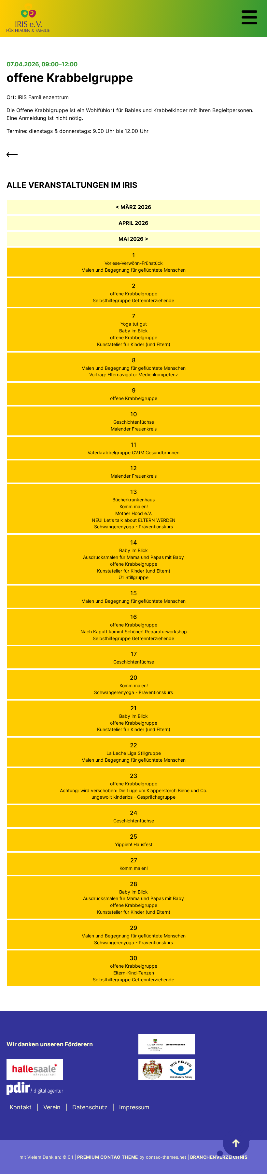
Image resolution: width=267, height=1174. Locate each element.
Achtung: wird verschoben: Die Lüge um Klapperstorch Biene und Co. (133, 790)
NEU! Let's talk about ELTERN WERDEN (134, 520)
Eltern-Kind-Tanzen (133, 972)
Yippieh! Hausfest (133, 844)
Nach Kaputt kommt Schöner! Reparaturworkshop (133, 631)
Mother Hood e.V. (133, 513)
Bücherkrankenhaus (133, 499)
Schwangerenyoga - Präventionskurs (133, 526)
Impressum (134, 1107)
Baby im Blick (133, 330)
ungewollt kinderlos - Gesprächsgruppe (133, 797)
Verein (52, 1107)
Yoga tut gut (133, 324)
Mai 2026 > (133, 239)
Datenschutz (89, 1107)
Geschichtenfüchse (133, 422)
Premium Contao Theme (107, 1157)
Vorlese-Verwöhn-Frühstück (134, 263)
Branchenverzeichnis (219, 1157)
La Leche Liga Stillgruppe (133, 753)
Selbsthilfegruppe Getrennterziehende (133, 300)
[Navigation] (249, 17)
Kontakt (21, 1107)
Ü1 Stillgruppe (133, 577)
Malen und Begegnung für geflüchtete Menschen (133, 270)
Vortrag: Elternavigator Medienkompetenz (133, 374)
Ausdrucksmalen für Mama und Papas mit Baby (133, 557)
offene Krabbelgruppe (133, 293)
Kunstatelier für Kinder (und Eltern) (133, 344)
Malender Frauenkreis (134, 429)
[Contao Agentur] (35, 1092)
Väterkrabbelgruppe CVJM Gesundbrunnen (133, 452)
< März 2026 (133, 207)
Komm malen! (133, 506)
